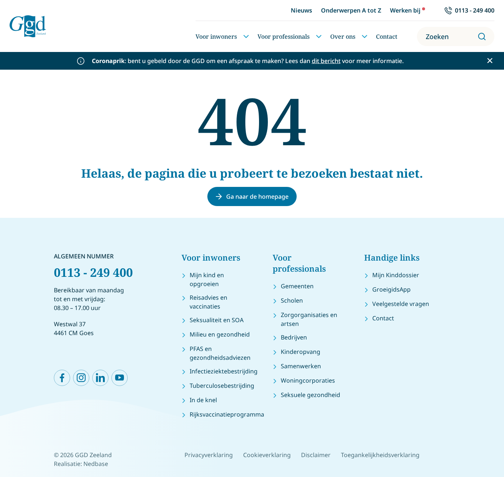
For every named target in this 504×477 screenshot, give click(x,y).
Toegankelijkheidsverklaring (380, 455)
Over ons (342, 36)
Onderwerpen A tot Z (351, 10)
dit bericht (326, 61)
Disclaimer (316, 455)
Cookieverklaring (267, 455)
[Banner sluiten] (489, 60)
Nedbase (95, 464)
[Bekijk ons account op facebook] (62, 378)
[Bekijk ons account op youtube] (119, 378)
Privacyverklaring (208, 455)
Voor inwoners (216, 36)
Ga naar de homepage (257, 196)
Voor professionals (284, 36)
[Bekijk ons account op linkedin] (100, 378)
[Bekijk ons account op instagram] (81, 378)
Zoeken (437, 36)
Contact (386, 36)
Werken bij (405, 10)
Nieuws (301, 10)
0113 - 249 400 (93, 272)
